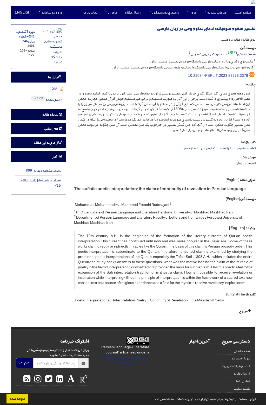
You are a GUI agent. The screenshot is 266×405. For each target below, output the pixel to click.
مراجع (243, 310)
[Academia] (70, 379)
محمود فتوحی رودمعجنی (207, 53)
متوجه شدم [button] (17, 399)
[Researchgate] (83, 379)
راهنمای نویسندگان (165, 12)
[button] (151, 399)
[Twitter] (48, 379)
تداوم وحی (208, 147)
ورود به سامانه (51, 12)
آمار (55, 156)
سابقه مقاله (50, 114)
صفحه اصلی (243, 12)
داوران (112, 12)
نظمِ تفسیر (226, 147)
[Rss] (27, 379)
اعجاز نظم (190, 147)
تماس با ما (90, 12)
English (23, 12)
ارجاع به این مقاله (46, 142)
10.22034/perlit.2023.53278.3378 (218, 75)
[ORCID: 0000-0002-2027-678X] (231, 52)
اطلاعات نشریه (217, 12)
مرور (192, 12)
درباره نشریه (241, 358)
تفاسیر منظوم (246, 147)
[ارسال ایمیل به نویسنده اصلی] (235, 52)
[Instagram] (37, 379)
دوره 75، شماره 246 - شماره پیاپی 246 (25, 36)
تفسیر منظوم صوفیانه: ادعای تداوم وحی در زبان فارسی (206, 28)
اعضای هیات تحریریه (236, 365)
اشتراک (24, 362)
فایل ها (53, 77)
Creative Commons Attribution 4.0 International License (125, 360)
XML (56, 88)
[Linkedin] (59, 379)
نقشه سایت (242, 388)
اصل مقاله (46, 99)
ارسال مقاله (133, 12)
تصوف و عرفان (246, 163)
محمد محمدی (246, 53)
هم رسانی (51, 128)
